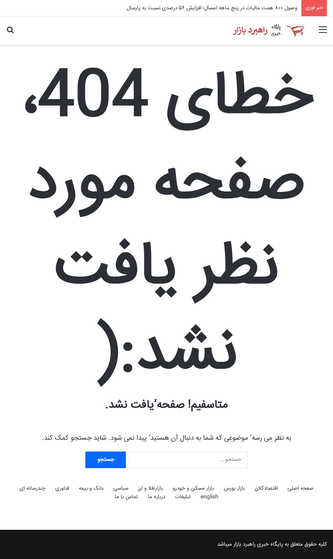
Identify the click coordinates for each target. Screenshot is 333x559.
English (209, 497)
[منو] (323, 33)
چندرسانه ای (32, 488)
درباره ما (156, 497)
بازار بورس (234, 488)
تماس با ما (126, 497)
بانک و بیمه (91, 488)
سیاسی (120, 488)
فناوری (62, 488)
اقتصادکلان (266, 488)
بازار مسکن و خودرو (193, 488)
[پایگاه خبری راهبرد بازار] (268, 30)
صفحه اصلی (301, 488)
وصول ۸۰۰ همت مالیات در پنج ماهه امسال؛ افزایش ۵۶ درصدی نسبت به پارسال (212, 8)
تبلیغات (183, 497)
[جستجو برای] (10, 33)
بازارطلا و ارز (150, 488)
